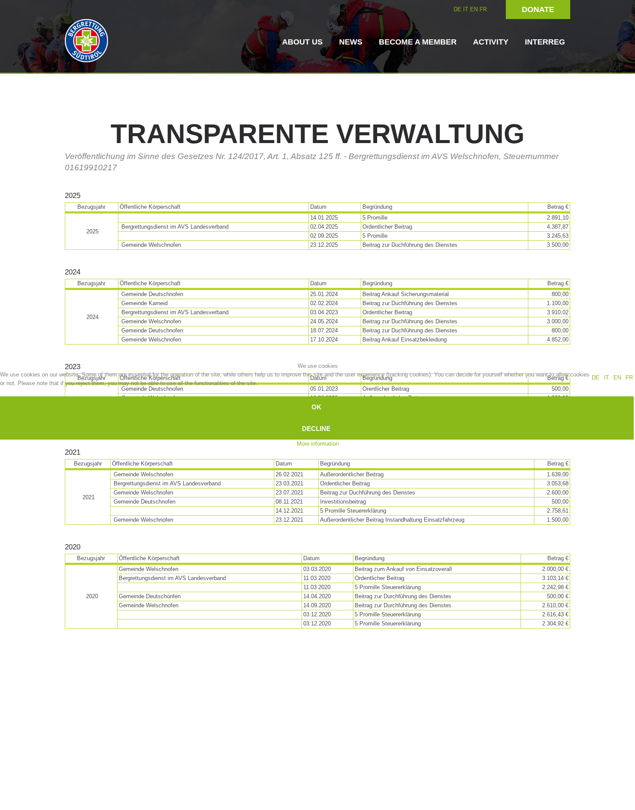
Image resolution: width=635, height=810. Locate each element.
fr (629, 377)
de (596, 377)
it (606, 377)
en (617, 377)
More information (318, 443)
